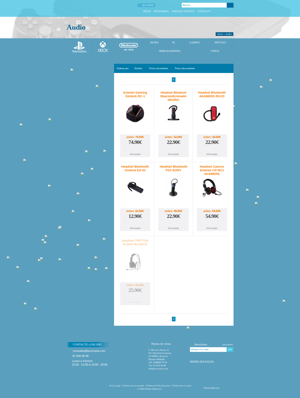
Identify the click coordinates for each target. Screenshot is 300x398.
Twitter (223, 11)
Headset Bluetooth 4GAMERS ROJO (212, 94)
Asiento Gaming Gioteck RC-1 (135, 94)
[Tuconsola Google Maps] (133, 354)
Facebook (218, 11)
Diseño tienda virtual (228, 387)
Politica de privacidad (133, 385)
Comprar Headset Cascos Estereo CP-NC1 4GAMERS (212, 223)
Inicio (147, 11)
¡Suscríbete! (227, 344)
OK (230, 349)
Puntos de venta (161, 343)
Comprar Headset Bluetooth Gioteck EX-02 (135, 223)
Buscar (230, 5)
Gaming (194, 42)
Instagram (232, 11)
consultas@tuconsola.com (89, 350)
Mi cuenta (148, 5)
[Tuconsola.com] (90, 8)
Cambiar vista (229, 68)
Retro (154, 42)
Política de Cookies (182, 385)
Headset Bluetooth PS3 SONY (173, 168)
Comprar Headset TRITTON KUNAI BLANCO (135, 297)
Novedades (161, 11)
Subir (242, 347)
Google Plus (227, 11)
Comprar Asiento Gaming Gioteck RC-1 (135, 149)
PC (173, 42)
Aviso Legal (114, 385)
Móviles (220, 42)
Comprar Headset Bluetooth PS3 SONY (173, 223)
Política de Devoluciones (158, 385)
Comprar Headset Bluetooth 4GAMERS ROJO (212, 149)
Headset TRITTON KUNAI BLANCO (135, 242)
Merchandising (170, 51)
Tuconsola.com (81, 386)
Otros (215, 51)
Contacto (203, 11)
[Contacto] (168, 5)
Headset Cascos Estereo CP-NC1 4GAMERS (212, 170)
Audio (229, 34)
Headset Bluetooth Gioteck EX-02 (135, 168)
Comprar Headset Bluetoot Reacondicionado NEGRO (173, 149)
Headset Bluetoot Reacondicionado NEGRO (173, 96)
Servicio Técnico (183, 11)
